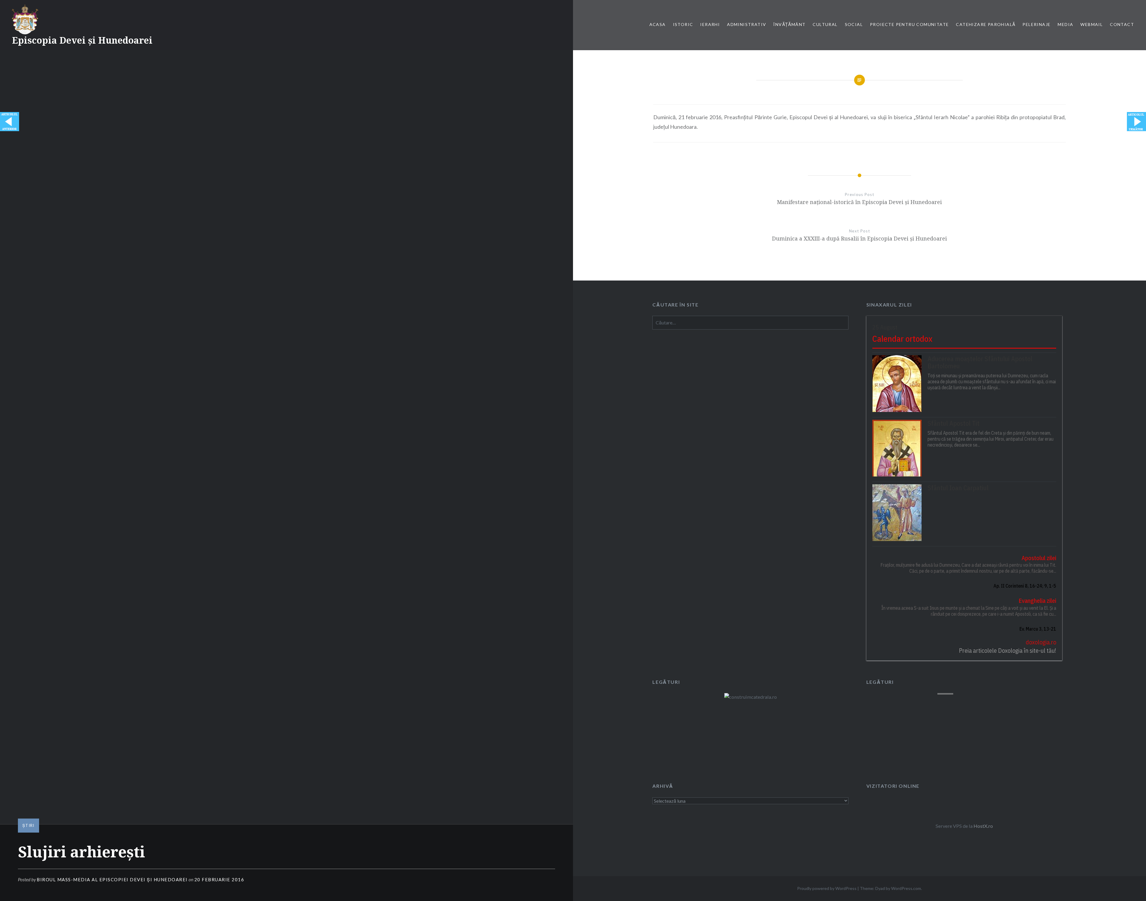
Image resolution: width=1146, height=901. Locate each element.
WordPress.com (906, 888)
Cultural (825, 24)
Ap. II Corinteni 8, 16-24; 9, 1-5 (1024, 586)
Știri (28, 825)
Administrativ (746, 24)
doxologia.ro (1041, 642)
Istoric (683, 24)
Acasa (657, 24)
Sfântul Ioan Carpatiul (958, 487)
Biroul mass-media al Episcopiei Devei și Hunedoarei (112, 879)
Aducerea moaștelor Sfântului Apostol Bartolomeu (980, 362)
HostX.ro (983, 826)
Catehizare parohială (985, 24)
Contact (1122, 24)
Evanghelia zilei (1037, 601)
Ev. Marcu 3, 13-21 (1037, 629)
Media (1065, 24)
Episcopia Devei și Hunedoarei (82, 40)
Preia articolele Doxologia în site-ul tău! (1007, 650)
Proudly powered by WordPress (827, 888)
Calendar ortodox (902, 338)
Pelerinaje (1036, 24)
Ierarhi (710, 24)
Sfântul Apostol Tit (953, 423)
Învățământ (789, 24)
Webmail (1091, 24)
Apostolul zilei (1039, 558)
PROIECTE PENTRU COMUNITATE (909, 24)
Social (854, 24)
